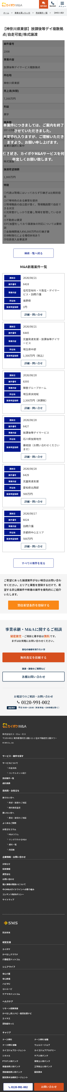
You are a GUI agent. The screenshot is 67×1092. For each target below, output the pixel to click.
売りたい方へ (8, 797)
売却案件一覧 (8, 778)
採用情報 (6, 868)
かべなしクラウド (10, 954)
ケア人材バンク (41, 1055)
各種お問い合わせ (33, 677)
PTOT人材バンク (10, 1061)
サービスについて (10, 763)
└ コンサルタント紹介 (16, 773)
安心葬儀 (6, 978)
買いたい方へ (8, 812)
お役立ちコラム (9, 829)
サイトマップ (8, 899)
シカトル (6, 1055)
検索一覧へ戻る (33, 253)
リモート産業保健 (10, 1008)
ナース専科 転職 (41, 1039)
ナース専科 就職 (9, 1044)
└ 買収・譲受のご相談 (16, 817)
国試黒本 (38, 1071)
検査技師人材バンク (11, 1066)
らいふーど (7, 989)
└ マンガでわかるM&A (16, 839)
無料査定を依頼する (33, 657)
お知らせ (6, 863)
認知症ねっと (8, 1023)
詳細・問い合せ (33, 314)
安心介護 (6, 973)
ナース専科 (7, 1039)
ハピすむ (6, 983)
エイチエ (6, 1018)
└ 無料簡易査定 (13, 807)
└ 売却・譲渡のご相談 (16, 802)
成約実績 (6, 783)
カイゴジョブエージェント (14, 1050)
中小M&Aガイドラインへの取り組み (18, 889)
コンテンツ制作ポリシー (13, 894)
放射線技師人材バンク (12, 1071)
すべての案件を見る (33, 563)
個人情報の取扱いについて (14, 884)
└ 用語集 (10, 849)
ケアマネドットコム (11, 994)
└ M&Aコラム (12, 834)
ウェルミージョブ (42, 1044)
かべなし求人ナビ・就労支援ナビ (17, 1013)
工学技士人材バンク (43, 1066)
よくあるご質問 (9, 823)
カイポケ (6, 949)
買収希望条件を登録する (33, 605)
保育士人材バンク (42, 1061)
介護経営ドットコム (11, 959)
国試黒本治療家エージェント (15, 1077)
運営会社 (6, 874)
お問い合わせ (49, 1087)
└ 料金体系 (11, 768)
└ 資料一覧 (11, 844)
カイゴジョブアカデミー (45, 1050)
